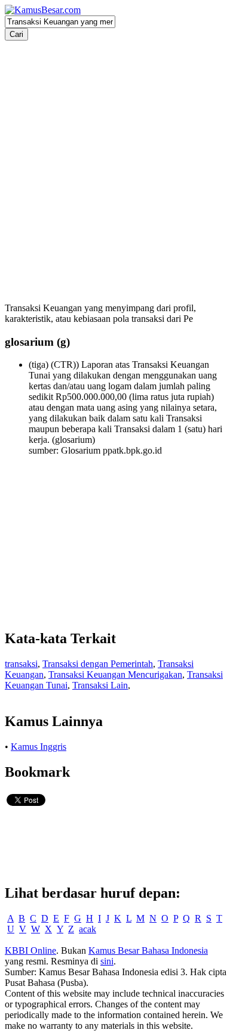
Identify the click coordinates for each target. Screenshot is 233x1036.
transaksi (21, 664)
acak (87, 929)
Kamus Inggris (38, 747)
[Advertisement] (116, 157)
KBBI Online (30, 950)
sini (107, 961)
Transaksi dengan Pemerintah (97, 664)
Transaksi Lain (100, 685)
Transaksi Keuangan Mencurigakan (115, 674)
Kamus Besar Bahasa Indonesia (148, 950)
